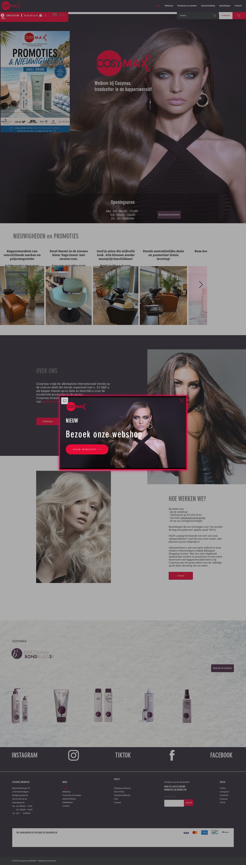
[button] (181, 400)
